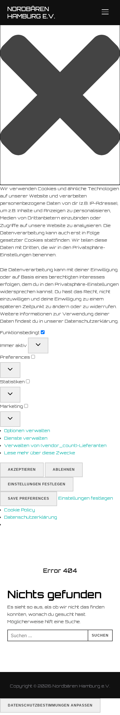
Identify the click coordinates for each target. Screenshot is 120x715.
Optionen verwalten (27, 430)
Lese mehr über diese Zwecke (39, 452)
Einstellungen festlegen (37, 484)
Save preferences (28, 498)
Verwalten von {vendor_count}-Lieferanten (55, 445)
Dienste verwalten (25, 438)
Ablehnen (64, 470)
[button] (60, 96)
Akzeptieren (22, 470)
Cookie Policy (19, 509)
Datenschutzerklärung (30, 517)
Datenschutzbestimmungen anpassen (50, 705)
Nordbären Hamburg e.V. (31, 12)
